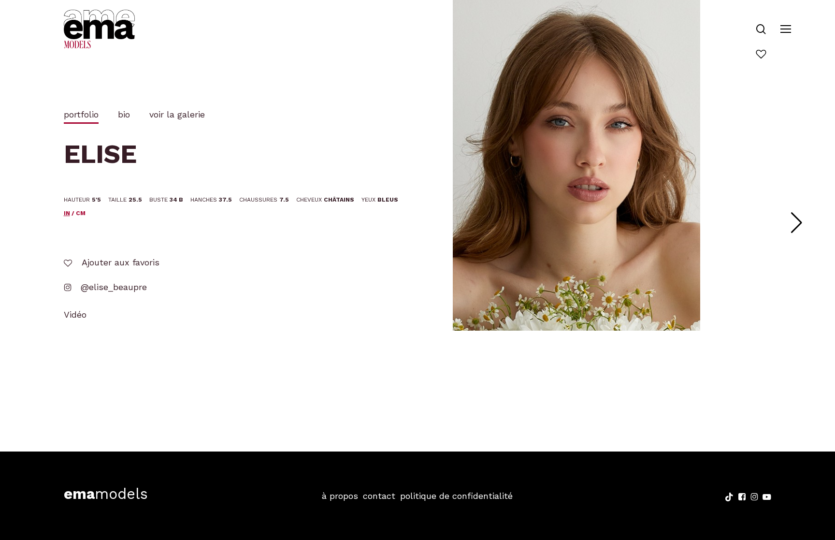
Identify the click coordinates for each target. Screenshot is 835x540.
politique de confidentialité (456, 496)
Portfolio (81, 114)
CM (81, 213)
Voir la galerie (177, 114)
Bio (124, 114)
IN (67, 213)
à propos (340, 496)
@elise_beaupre (112, 287)
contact (379, 496)
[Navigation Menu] (785, 29)
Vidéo (75, 314)
